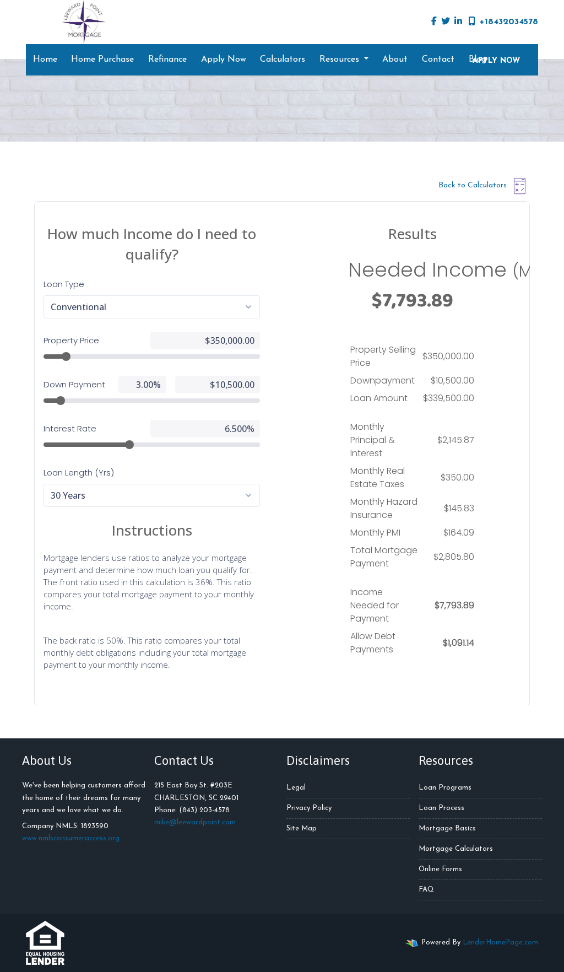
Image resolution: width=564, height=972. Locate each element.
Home (45, 59)
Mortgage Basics (447, 828)
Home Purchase (102, 59)
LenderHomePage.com (500, 942)
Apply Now (223, 59)
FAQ (426, 889)
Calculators (282, 59)
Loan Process (441, 808)
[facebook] (434, 22)
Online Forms (440, 869)
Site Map (301, 828)
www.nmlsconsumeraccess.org (71, 838)
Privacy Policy (309, 808)
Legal (296, 787)
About (395, 59)
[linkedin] (458, 22)
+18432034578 (509, 22)
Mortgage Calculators (456, 848)
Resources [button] (340, 59)
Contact (438, 59)
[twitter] (445, 22)
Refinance (167, 59)
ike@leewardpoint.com (198, 822)
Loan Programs (445, 787)
